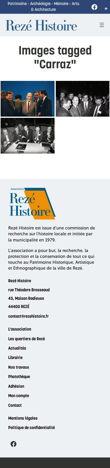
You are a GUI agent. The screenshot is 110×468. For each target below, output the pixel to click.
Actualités (17, 348)
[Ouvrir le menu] (101, 24)
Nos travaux (18, 367)
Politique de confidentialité (31, 428)
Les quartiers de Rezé (26, 339)
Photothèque (19, 377)
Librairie (15, 358)
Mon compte (18, 396)
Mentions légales (23, 418)
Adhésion (16, 386)
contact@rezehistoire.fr (28, 316)
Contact (15, 406)
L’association (19, 329)
